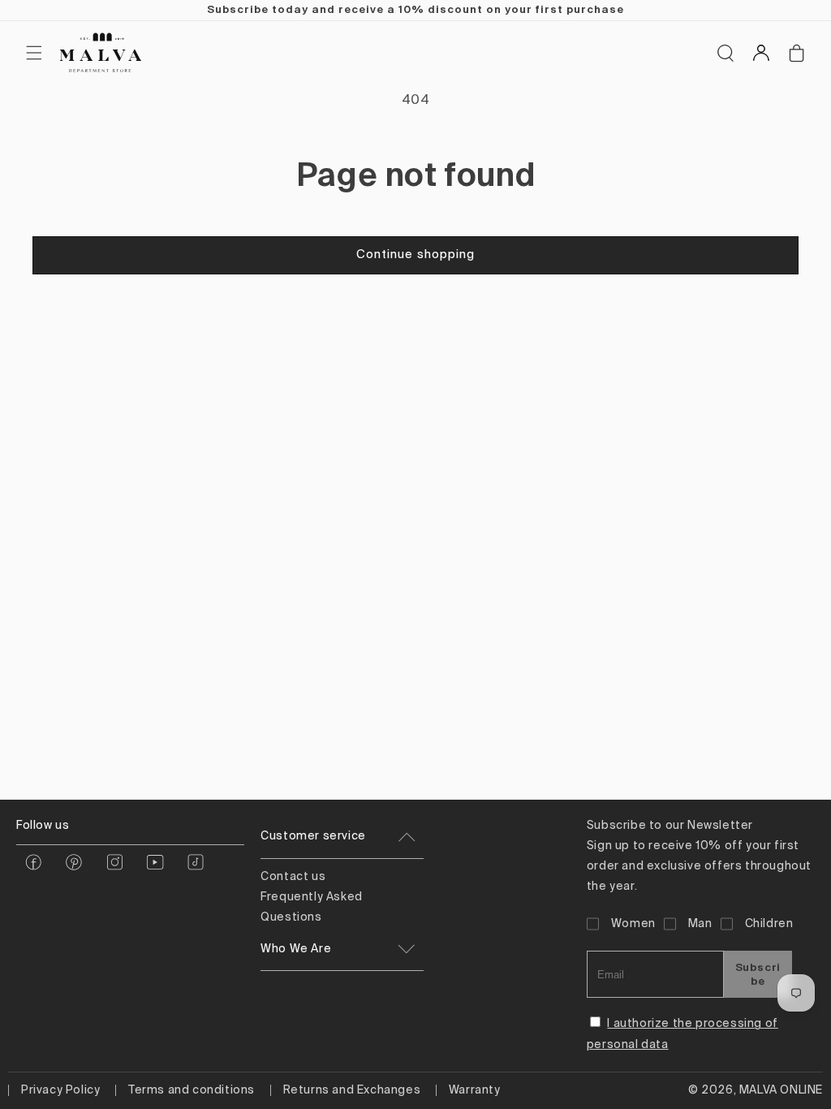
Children (769, 924)
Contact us (292, 876)
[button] (34, 53)
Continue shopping (415, 254)
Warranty (475, 1090)
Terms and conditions (191, 1090)
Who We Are (295, 949)
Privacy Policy (60, 1090)
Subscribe (758, 974)
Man (700, 924)
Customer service (313, 836)
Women (633, 924)
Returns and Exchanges (352, 1090)
